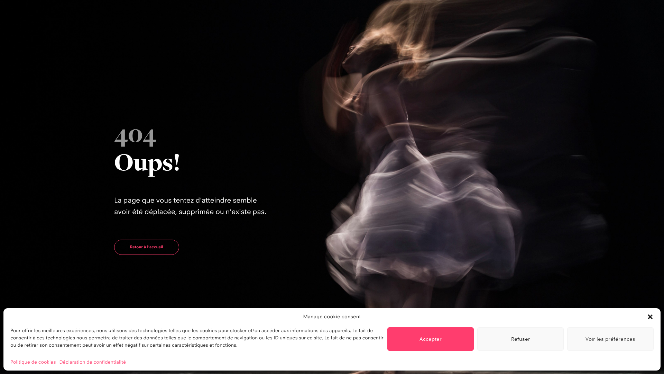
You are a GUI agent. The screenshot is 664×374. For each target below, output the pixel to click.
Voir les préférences (610, 339)
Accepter (430, 339)
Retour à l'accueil (146, 246)
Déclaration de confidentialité (92, 362)
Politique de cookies (33, 362)
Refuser (520, 339)
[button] (650, 316)
